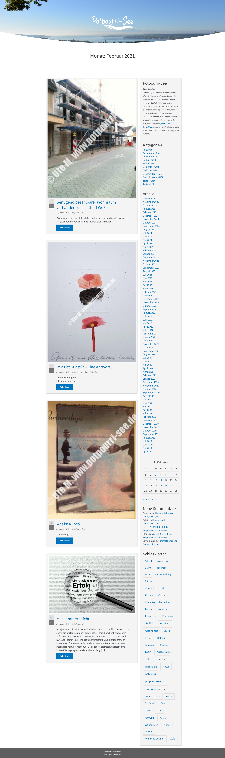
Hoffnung (162, 637)
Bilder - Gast (70, 372)
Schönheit (150, 703)
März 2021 (148, 371)
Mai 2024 (147, 239)
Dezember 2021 (151, 340)
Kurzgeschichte (164, 651)
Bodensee (161, 567)
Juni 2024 (147, 236)
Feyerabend (168, 616)
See (163, 703)
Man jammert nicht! (73, 618)
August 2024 (149, 229)
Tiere (159, 710)
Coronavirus (164, 595)
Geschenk (165, 623)
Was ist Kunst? (68, 524)
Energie (148, 609)
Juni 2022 (147, 319)
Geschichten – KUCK (153, 177)
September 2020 (151, 392)
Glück (167, 630)
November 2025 (151, 201)
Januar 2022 (149, 337)
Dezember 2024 (151, 215)
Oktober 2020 (150, 389)
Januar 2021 (149, 378)
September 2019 (151, 434)
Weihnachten (151, 724)
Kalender (149, 644)
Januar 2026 (149, 198)
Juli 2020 (147, 399)
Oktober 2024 (150, 222)
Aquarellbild (162, 561)
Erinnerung (151, 616)
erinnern (162, 609)
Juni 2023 (147, 278)
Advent (148, 560)
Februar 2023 (149, 292)
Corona (149, 595)
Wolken (148, 731)
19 (166, 485)
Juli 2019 (147, 441)
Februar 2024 (149, 250)
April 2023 (148, 284)
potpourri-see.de (156, 689)
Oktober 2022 (150, 305)
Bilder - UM (70, 213)
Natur (166, 666)
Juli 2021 (147, 357)
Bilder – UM (149, 163)
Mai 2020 (147, 406)
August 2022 (149, 312)
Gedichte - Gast (82, 372)
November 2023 (151, 260)
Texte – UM (148, 184)
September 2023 (151, 267)
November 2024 (151, 219)
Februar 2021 (149, 375)
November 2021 (151, 344)
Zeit (172, 738)
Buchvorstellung (163, 574)
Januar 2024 (149, 253)
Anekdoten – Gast (152, 153)
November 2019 (151, 427)
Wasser (163, 717)
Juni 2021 (147, 361)
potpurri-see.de (152, 696)
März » (153, 498)
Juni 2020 (147, 402)
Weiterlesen (66, 227)
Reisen (169, 696)
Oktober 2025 (150, 205)
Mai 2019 (147, 447)
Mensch (162, 659)
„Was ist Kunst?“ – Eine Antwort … (85, 367)
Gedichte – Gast (151, 166)
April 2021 (148, 368)
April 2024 (148, 243)
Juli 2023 (147, 274)
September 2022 (151, 309)
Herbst (148, 638)
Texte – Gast (149, 180)
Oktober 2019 (150, 430)
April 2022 (148, 326)
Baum (148, 567)
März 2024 (148, 246)
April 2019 (148, 451)
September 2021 (151, 350)
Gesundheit (151, 630)
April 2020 (148, 409)
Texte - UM (79, 213)
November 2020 (151, 385)
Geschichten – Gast (152, 173)
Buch (147, 574)
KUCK (148, 651)
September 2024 (151, 226)
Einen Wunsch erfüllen (157, 602)
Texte (148, 710)
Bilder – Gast (149, 159)
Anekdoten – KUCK (152, 156)
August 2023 (149, 271)
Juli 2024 (147, 233)
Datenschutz (117, 752)
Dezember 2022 (151, 298)
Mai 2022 (147, 323)
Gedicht (149, 623)
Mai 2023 (147, 281)
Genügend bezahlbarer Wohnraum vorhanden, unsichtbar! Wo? (86, 205)
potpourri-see (153, 681)
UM (144, 527)
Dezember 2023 (151, 257)
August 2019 (149, 437)
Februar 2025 (149, 212)
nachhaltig (151, 666)
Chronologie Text (154, 588)
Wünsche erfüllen (154, 738)
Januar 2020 (149, 420)
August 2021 (149, 354)
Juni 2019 (147, 444)
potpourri (150, 674)
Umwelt (149, 717)
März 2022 (148, 330)
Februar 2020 (149, 416)
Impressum (108, 752)
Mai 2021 (147, 364)
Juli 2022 (147, 316)
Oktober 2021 (150, 347)
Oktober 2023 (150, 264)
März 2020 (148, 413)
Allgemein (60, 213)
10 (156, 480)
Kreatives (164, 644)
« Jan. (146, 498)
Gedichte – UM (150, 170)
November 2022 (151, 302)
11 (161, 480)
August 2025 (149, 208)
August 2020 (149, 395)
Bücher (148, 581)
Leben (148, 659)
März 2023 (148, 288)
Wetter (167, 724)
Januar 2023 (149, 295)
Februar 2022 (149, 333)
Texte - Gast (94, 372)
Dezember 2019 (151, 423)
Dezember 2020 (151, 382)
